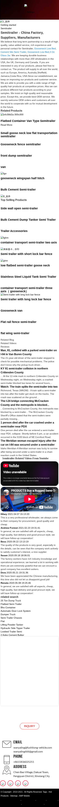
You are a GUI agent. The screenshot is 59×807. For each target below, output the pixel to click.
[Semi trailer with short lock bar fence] (10, 249)
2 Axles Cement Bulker (12, 635)
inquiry (29, 726)
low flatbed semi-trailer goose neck (25, 265)
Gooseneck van (11, 310)
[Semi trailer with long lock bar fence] (20, 294)
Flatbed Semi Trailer (11, 604)
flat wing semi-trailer (15, 333)
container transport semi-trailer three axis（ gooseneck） (26, 289)
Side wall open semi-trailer (19, 208)
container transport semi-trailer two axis (29, 242)
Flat (3, 621)
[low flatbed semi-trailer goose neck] (4, 260)
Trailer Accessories (14, 231)
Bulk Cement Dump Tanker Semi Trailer (28, 219)
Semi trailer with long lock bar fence (26, 299)
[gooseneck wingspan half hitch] (4, 173)
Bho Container (8, 607)
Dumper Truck (8, 614)
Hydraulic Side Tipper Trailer (15, 628)
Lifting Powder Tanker (12, 624)
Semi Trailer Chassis (11, 617)
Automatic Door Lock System (16, 611)
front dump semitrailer (16, 155)
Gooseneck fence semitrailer (21, 144)
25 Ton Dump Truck (11, 600)
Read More (6, 125)
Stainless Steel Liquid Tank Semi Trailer (28, 276)
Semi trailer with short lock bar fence (26, 254)
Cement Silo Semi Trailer (13, 52)
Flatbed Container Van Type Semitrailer (28, 121)
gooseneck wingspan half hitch (22, 178)
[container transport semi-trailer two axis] (5, 237)
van (3, 167)
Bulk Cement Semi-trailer (18, 189)
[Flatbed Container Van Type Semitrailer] (12, 114)
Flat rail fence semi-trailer (18, 322)
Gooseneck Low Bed (45, 48)
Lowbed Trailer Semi (11, 631)
